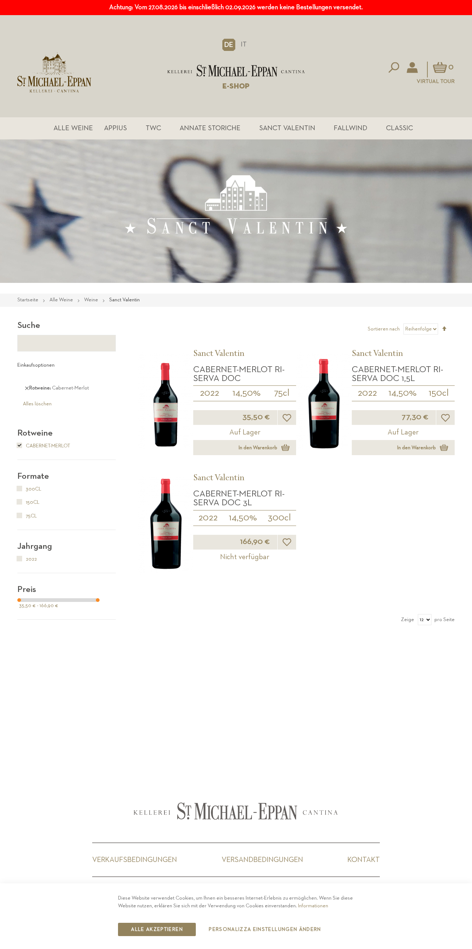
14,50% (246, 393)
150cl (438, 393)
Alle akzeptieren (157, 929)
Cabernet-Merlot (47, 445)
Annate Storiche (210, 128)
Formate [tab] (33, 476)
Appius (115, 128)
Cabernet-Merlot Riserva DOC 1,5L (397, 374)
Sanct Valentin (287, 128)
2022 (209, 393)
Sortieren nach (384, 329)
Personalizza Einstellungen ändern (265, 929)
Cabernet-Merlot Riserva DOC (239, 374)
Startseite (28, 299)
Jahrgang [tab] (34, 546)
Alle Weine (73, 128)
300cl (279, 518)
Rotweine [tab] (35, 433)
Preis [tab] (26, 589)
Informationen (313, 905)
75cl (281, 393)
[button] (228, 44)
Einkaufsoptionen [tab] (36, 365)
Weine (91, 299)
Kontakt (363, 859)
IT (244, 44)
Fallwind (350, 128)
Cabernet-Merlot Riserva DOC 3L (239, 498)
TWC (153, 128)
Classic (399, 128)
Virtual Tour (436, 81)
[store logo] (236, 71)
